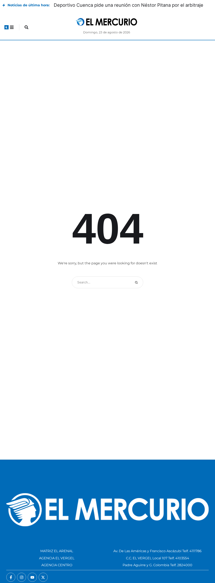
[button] (6, 27)
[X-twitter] (43, 577)
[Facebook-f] (10, 577)
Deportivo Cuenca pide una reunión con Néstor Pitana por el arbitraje (128, 5)
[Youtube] (32, 577)
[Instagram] (21, 577)
